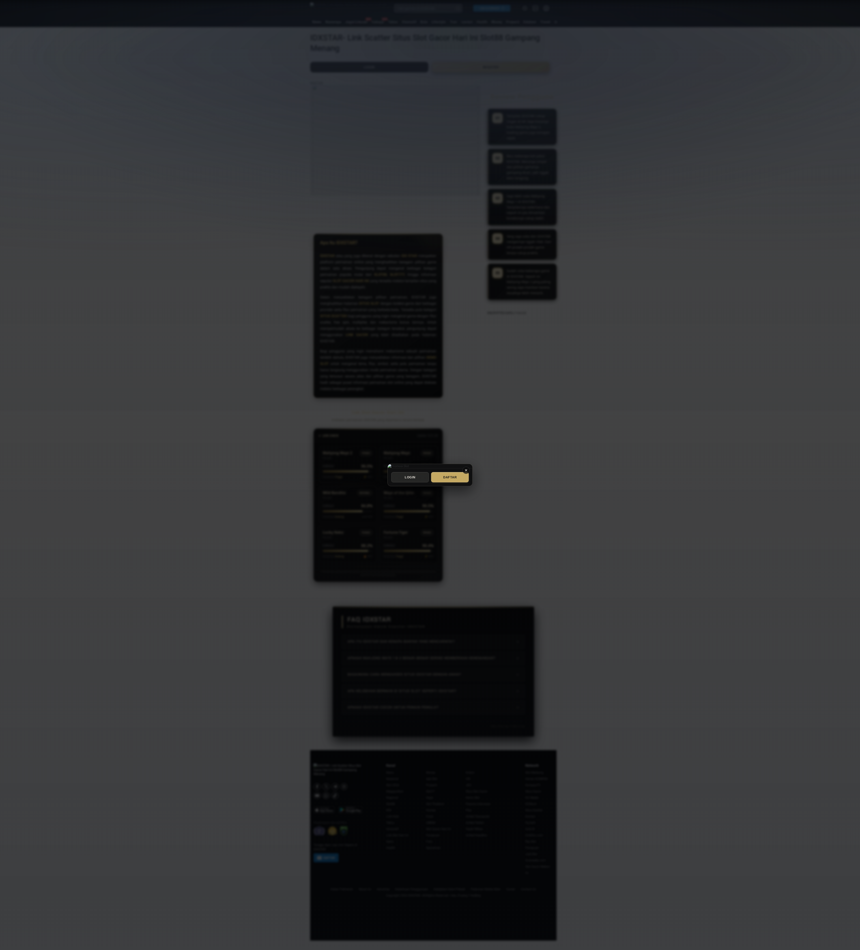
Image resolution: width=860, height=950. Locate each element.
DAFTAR (450, 477)
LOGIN (410, 477)
